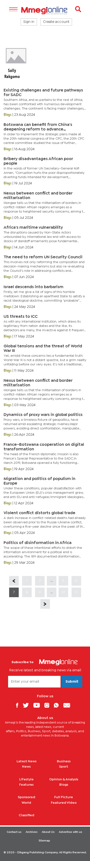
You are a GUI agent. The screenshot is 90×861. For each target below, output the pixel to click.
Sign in (28, 21)
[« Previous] (14, 581)
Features (26, 784)
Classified (26, 815)
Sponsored (26, 797)
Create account (56, 21)
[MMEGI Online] (44, 10)
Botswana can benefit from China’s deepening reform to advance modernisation (38, 129)
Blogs (63, 784)
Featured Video (64, 802)
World (26, 802)
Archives (31, 832)
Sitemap (44, 841)
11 (76, 592)
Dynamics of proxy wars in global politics (43, 415)
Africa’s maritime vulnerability (33, 227)
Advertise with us (70, 832)
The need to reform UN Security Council (43, 257)
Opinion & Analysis (63, 779)
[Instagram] (48, 705)
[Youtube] (38, 705)
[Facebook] (19, 705)
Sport (63, 766)
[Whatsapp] (58, 705)
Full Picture (63, 797)
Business (64, 761)
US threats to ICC (21, 316)
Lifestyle (26, 779)
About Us (48, 832)
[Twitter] (27, 705)
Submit (72, 681)
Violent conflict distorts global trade (39, 513)
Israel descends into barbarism (33, 287)
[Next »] (45, 604)
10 (63, 592)
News (26, 766)
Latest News (26, 761)
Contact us (14, 832)
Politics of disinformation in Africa (38, 543)
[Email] (68, 705)
